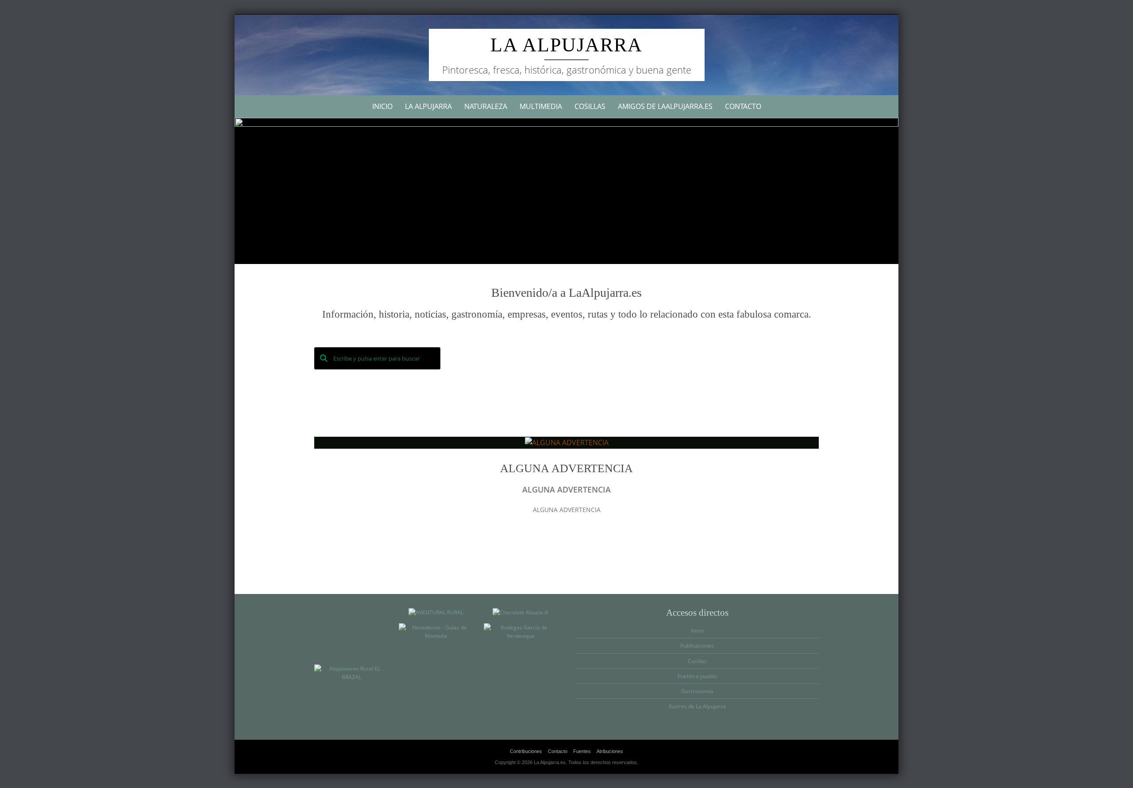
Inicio (382, 106)
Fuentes (582, 751)
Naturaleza (485, 106)
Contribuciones (526, 751)
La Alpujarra (566, 45)
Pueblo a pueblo (697, 676)
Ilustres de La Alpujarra (697, 706)
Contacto (743, 106)
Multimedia (541, 106)
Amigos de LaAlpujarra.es (665, 106)
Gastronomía (697, 691)
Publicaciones (697, 645)
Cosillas (589, 106)
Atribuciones (610, 751)
